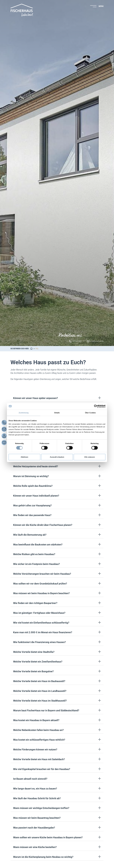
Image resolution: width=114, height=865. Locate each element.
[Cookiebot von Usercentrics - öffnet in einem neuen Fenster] (95, 406)
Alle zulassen (89, 457)
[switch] (44, 448)
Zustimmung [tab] (24, 413)
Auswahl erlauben (57, 457)
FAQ (36, 349)
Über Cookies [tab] (90, 413)
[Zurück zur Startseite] (21, 10)
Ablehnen (24, 457)
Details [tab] (57, 413)
